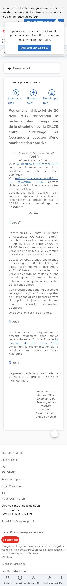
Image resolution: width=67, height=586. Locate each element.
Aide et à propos (10, 479)
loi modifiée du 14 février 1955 (37, 164)
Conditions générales (13, 564)
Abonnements (9, 459)
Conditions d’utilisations (14, 571)
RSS (3, 467)
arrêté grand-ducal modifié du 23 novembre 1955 (33, 179)
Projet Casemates (11, 486)
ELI (3, 493)
